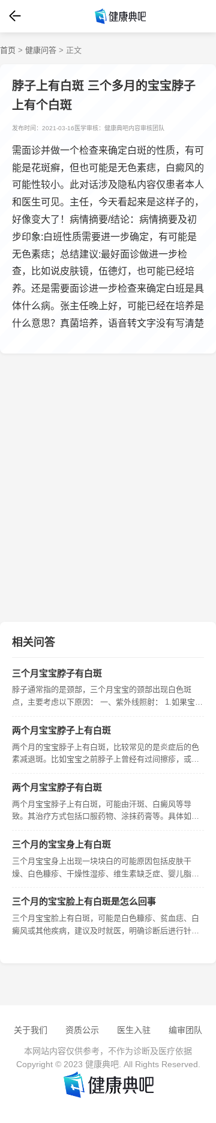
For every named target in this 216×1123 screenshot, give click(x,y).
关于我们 (30, 1030)
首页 (8, 50)
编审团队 (185, 1030)
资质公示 (82, 1030)
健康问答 (40, 50)
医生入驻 (134, 1030)
